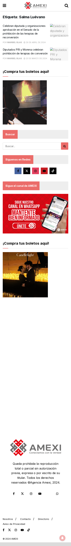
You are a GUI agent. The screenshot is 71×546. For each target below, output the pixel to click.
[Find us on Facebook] (18, 171)
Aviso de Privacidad (14, 523)
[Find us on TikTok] (28, 530)
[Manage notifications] (62, 538)
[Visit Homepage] (35, 5)
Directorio (43, 519)
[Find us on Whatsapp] (57, 493)
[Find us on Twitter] (26, 171)
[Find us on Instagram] (35, 171)
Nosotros (8, 519)
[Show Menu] (4, 5)
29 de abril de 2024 (35, 42)
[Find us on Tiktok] (53, 171)
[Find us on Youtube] (44, 171)
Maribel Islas (14, 42)
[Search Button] (66, 5)
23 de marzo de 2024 (36, 58)
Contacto (25, 519)
